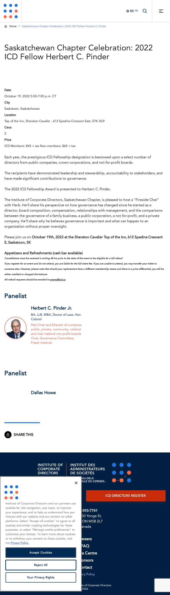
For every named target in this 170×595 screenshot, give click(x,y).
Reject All (41, 565)
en (132, 10)
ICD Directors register (126, 496)
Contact (85, 567)
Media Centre (85, 553)
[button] (25, 434)
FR (136, 10)
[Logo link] (11, 11)
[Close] (76, 483)
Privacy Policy (85, 574)
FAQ (85, 546)
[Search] (145, 11)
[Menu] (161, 11)
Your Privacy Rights (41, 577)
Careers (85, 539)
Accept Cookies (40, 553)
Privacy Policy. (20, 543)
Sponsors (85, 560)
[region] (41, 533)
